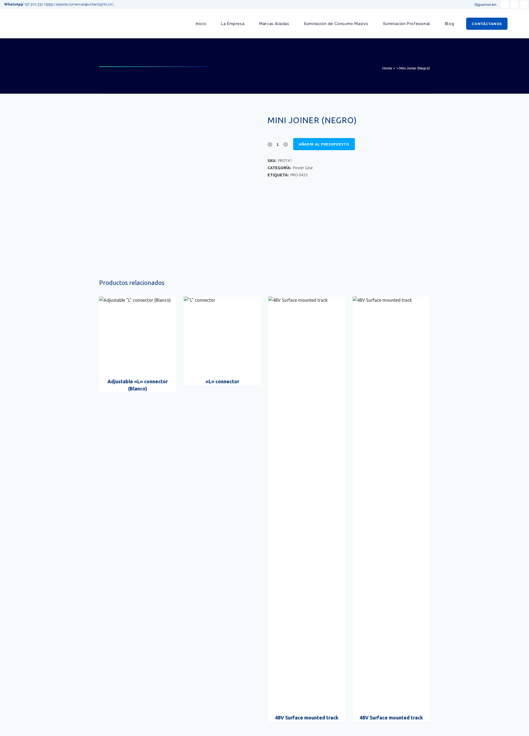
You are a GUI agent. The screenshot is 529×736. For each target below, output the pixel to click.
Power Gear (303, 168)
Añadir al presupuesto (324, 144)
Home (387, 68)
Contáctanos (487, 24)
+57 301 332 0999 (29, 4)
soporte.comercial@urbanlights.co (83, 4)
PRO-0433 (299, 175)
